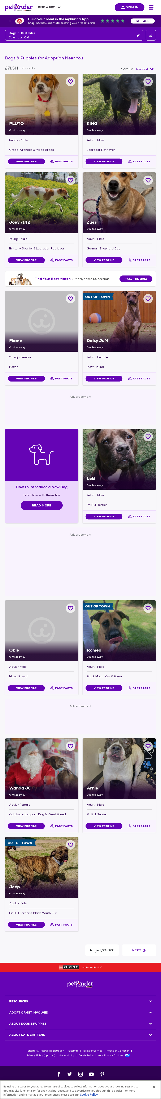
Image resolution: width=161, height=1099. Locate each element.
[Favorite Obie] (71, 608)
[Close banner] (9, 21)
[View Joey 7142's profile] (41, 202)
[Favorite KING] (148, 81)
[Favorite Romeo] (148, 608)
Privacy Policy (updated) (41, 1055)
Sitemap (73, 1050)
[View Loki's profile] (119, 459)
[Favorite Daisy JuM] (148, 298)
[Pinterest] (102, 1074)
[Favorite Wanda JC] (71, 746)
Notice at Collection (118, 1050)
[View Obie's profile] (41, 630)
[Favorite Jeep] (71, 845)
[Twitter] (69, 1074)
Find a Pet (46, 7)
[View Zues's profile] (119, 202)
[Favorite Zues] (148, 180)
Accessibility (66, 1055)
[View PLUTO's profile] (41, 104)
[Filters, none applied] (151, 35)
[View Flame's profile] (41, 321)
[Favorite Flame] (71, 298)
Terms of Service (92, 1050)
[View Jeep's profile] (41, 867)
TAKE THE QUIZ (136, 279)
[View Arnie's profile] (119, 768)
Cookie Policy (86, 1055)
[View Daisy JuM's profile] (119, 321)
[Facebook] (58, 1074)
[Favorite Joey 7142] (71, 180)
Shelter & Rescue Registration (45, 1050)
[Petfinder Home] (19, 7)
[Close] (154, 1087)
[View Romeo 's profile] (119, 630)
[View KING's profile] (119, 104)
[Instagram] (80, 1074)
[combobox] (145, 69)
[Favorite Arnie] (148, 746)
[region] (80, 1089)
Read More (41, 505)
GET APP (143, 21)
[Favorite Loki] (148, 436)
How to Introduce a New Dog (42, 486)
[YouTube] (91, 1074)
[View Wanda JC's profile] (41, 768)
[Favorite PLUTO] (71, 81)
